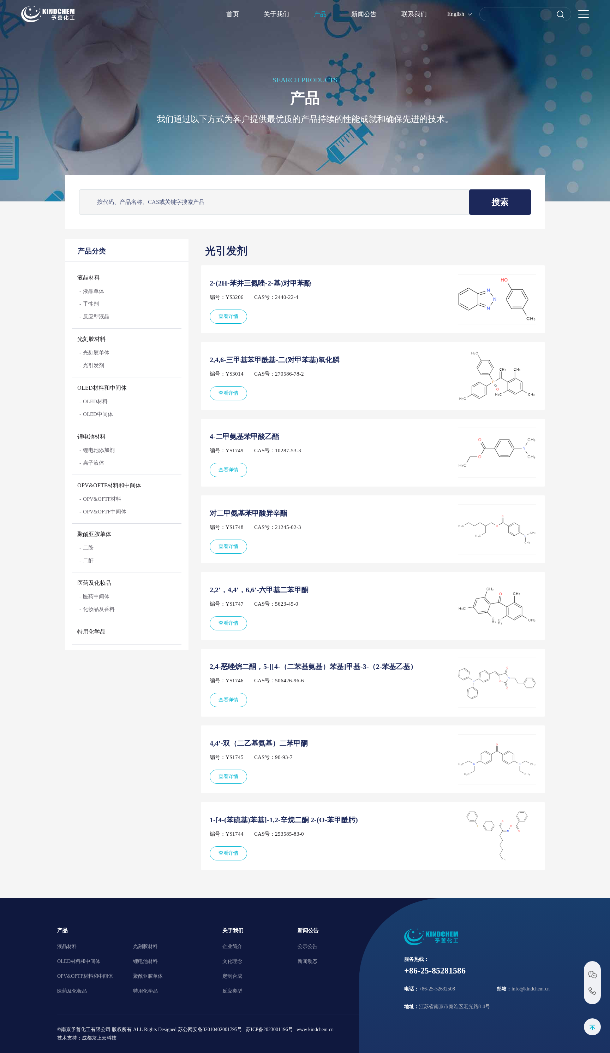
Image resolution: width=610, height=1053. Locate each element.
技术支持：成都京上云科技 (86, 1038)
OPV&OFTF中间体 (104, 511)
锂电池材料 (91, 437)
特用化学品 (91, 632)
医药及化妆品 (94, 583)
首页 (232, 14)
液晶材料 (88, 278)
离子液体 (93, 463)
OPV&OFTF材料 (102, 499)
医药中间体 (96, 596)
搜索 (500, 202)
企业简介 (232, 946)
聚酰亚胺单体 (94, 534)
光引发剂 (93, 365)
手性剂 (91, 304)
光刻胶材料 (91, 339)
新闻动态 (307, 961)
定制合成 (232, 976)
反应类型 (232, 991)
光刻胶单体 (96, 352)
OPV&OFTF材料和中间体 (109, 485)
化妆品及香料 (99, 609)
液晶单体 (93, 291)
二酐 (88, 560)
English (455, 14)
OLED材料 (95, 401)
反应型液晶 (96, 316)
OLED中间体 (98, 414)
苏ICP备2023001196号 (269, 1029)
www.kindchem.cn (315, 1029)
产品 (320, 14)
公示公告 (307, 946)
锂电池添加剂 (99, 450)
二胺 (88, 548)
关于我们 (276, 14)
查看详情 (228, 316)
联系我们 (414, 14)
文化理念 (232, 961)
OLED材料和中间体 (102, 388)
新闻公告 (364, 14)
